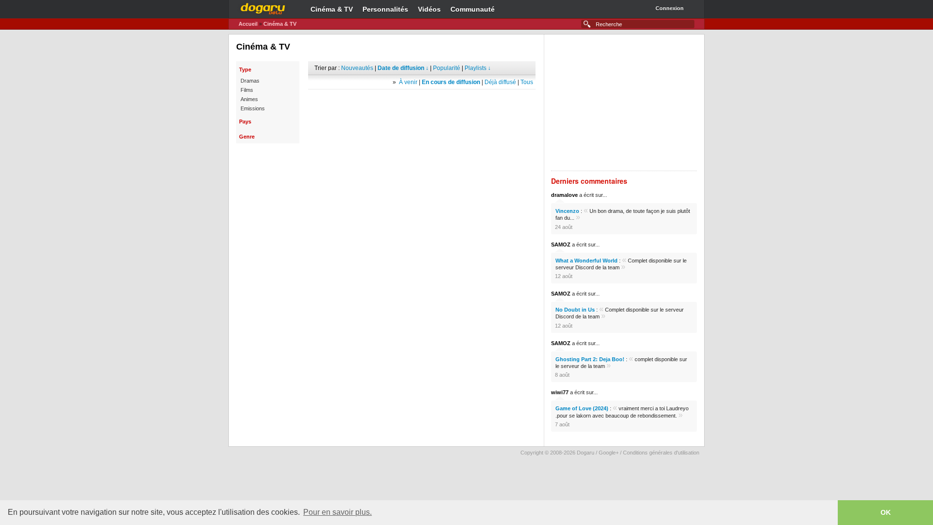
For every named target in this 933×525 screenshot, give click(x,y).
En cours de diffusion (451, 82)
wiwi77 (560, 392)
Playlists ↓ (478, 68)
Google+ (609, 452)
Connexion (670, 8)
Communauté (472, 9)
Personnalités (385, 9)
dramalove (564, 195)
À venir (408, 82)
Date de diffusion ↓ (403, 68)
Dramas (250, 81)
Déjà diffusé (500, 82)
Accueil (248, 24)
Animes (249, 99)
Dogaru (263, 7)
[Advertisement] (422, 104)
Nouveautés (357, 68)
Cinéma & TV (332, 9)
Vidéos (429, 9)
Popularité (446, 68)
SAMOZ (560, 244)
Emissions (253, 108)
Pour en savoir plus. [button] (337, 512)
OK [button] (886, 512)
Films (247, 90)
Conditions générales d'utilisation (661, 452)
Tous (526, 82)
